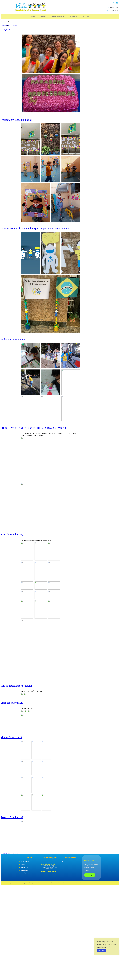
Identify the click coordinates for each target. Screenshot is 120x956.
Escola (43, 16)
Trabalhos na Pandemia (13, 339)
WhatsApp (90, 875)
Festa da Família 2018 (12, 817)
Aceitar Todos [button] (101, 950)
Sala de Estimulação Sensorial (16, 685)
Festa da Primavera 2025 (48, 864)
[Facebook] (114, 2)
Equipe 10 (6, 29)
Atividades (73, 16)
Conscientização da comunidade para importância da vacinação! (35, 228)
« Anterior (3, 25)
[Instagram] (117, 2)
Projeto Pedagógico (57, 16)
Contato (86, 16)
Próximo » (15, 25)
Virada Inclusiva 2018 (12, 702)
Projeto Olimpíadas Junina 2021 (17, 119)
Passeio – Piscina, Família (48, 871)
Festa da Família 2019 (12, 534)
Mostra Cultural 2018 (11, 737)
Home (33, 16)
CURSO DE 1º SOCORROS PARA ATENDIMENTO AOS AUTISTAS (33, 428)
